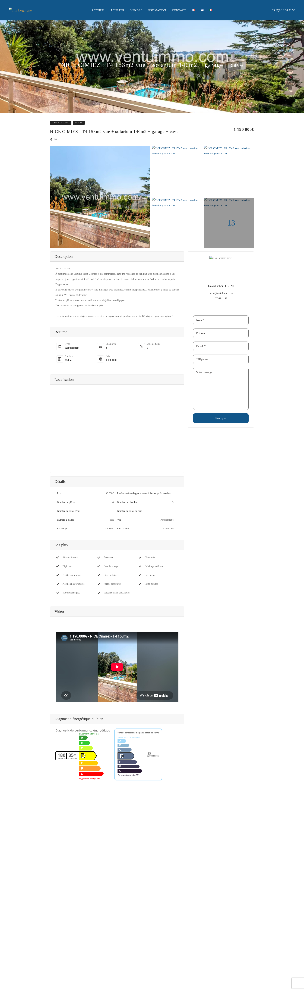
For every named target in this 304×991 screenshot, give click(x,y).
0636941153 (221, 298)
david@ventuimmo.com (221, 293)
